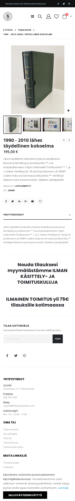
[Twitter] (63, 3)
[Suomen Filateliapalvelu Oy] (7, 16)
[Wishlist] (56, 16)
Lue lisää (63, 487)
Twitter (13, 201)
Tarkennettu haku (13, 447)
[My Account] (48, 16)
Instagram (24, 355)
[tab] (37, 215)
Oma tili (7, 438)
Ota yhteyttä (10, 433)
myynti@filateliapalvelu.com (19, 405)
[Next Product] (69, 140)
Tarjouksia (24, 30)
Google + (26, 201)
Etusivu (8, 30)
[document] (37, 486)
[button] (68, 111)
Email (32, 201)
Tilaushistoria (10, 442)
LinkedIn (19, 201)
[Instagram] (69, 3)
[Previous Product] (63, 140)
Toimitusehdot (11, 462)
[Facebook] (58, 3)
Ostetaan (8, 467)
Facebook (6, 201)
